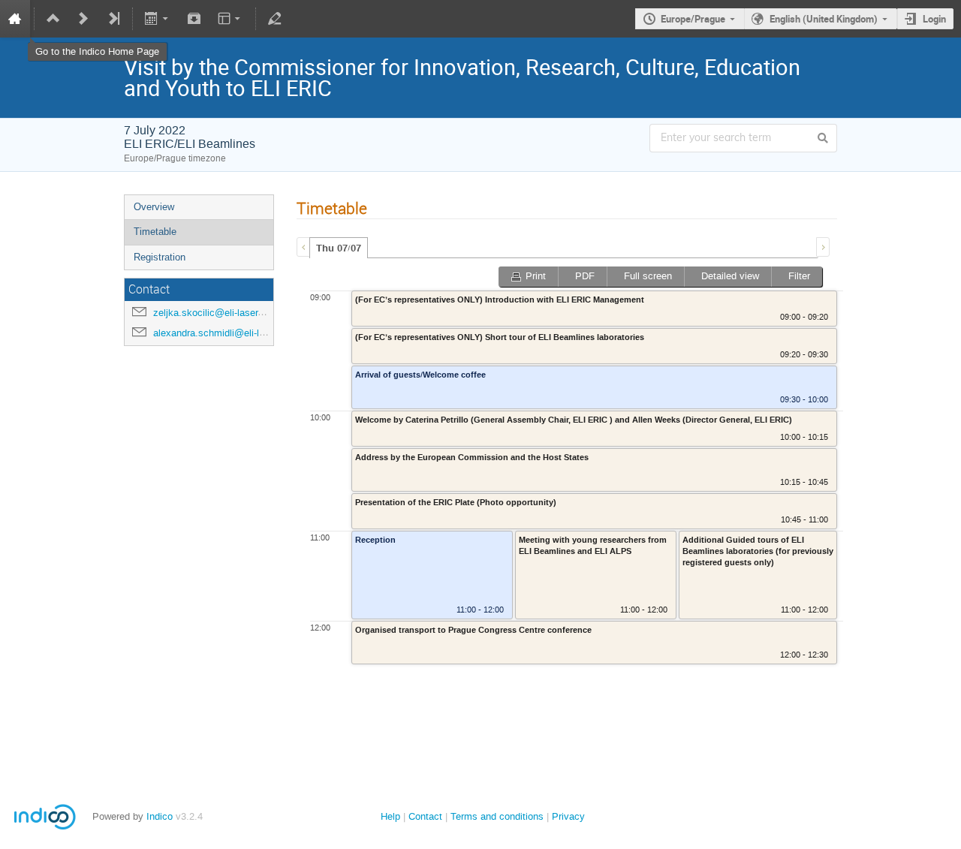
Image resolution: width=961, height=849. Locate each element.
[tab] (338, 247)
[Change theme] (230, 19)
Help (390, 816)
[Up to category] (53, 19)
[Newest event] (113, 19)
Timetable (155, 231)
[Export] (158, 19)
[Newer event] (83, 19)
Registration (159, 257)
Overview (154, 206)
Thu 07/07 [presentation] (338, 248)
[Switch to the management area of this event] (275, 19)
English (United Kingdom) (824, 19)
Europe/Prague (693, 19)
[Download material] (194, 19)
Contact (425, 816)
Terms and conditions (497, 816)
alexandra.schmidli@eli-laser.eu (222, 333)
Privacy (568, 816)
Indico (159, 816)
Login (934, 19)
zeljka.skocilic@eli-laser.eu (212, 312)
